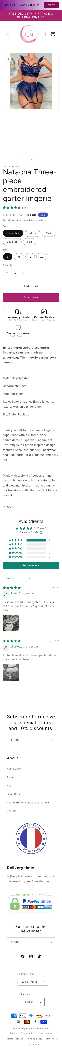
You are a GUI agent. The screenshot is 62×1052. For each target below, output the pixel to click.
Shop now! (52, 4)
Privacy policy (45, 1033)
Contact (11, 810)
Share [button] (10, 507)
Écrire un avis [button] (31, 565)
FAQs (10, 785)
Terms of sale (52, 1038)
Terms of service (15, 1038)
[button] (7, 34)
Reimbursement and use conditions (28, 802)
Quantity (8, 265)
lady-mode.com (29, 1028)
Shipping (20, 220)
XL (41, 256)
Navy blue (13, 233)
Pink (48, 233)
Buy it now (31, 297)
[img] (12, 588)
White (32, 233)
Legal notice (33, 1044)
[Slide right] (39, 159)
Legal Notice (14, 794)
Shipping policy (34, 1038)
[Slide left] (23, 159)
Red (29, 241)
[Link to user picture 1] (11, 623)
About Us (12, 777)
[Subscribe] (51, 739)
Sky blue (12, 241)
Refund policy (28, 1033)
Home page (14, 768)
